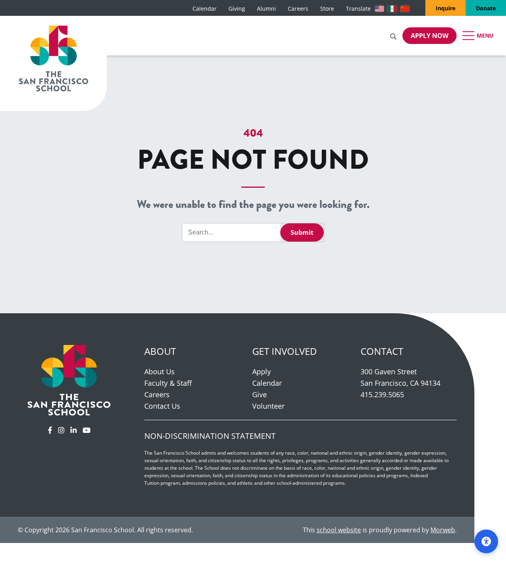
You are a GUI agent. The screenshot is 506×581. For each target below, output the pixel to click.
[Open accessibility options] (486, 541)
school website (339, 530)
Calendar (267, 383)
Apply (261, 371)
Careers (157, 394)
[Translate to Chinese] (405, 8)
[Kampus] (69, 379)
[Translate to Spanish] (392, 8)
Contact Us (162, 406)
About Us (159, 371)
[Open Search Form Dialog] (393, 35)
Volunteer (268, 406)
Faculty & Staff (168, 383)
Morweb (442, 530)
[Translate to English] (379, 8)
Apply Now (429, 35)
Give (259, 394)
